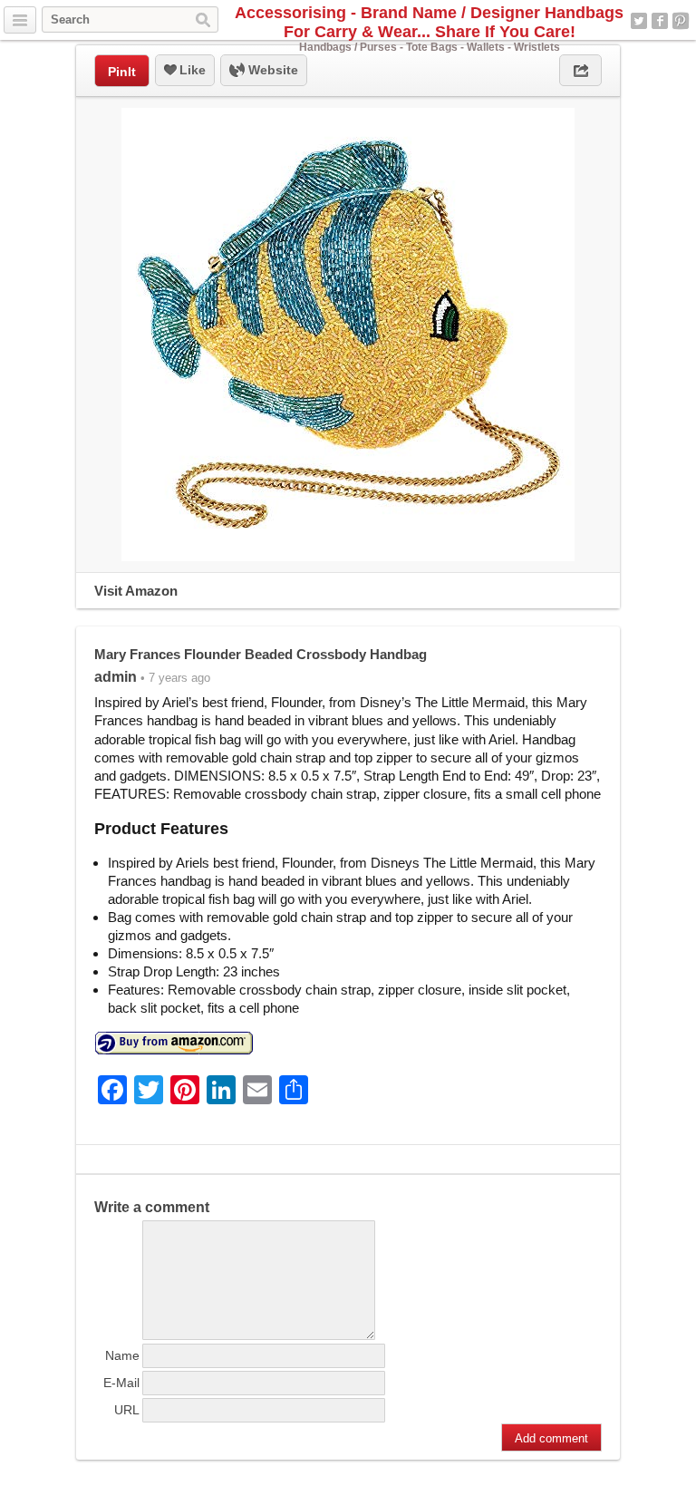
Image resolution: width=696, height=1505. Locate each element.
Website (271, 70)
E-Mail (121, 1382)
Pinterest (681, 21)
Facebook (660, 21)
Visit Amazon (136, 590)
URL (127, 1410)
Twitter (639, 21)
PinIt (122, 71)
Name (122, 1355)
